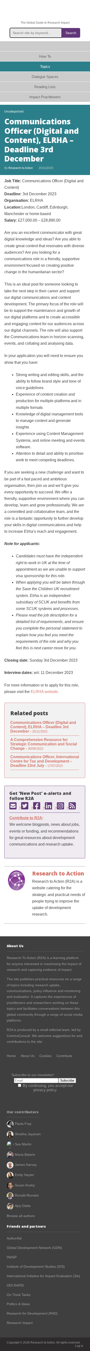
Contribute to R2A (25, 818)
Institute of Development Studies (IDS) (36, 1266)
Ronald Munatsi (27, 1195)
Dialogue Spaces (45, 77)
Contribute (64, 1056)
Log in (79, 1346)
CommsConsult (18, 1036)
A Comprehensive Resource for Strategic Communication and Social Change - (43, 744)
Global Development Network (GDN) (34, 1248)
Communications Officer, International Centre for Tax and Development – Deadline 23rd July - (44, 761)
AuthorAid (14, 1238)
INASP (12, 1257)
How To (45, 56)
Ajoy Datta (22, 1206)
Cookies (45, 1056)
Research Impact (20, 1323)
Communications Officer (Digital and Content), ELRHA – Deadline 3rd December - (43, 727)
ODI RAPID (15, 1285)
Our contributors (23, 1112)
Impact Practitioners (45, 97)
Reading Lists (45, 87)
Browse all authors (21, 1216)
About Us (28, 1056)
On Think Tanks (18, 1295)
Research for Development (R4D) (32, 1313)
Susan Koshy (25, 1185)
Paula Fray (23, 1124)
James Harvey (26, 1165)
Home (45, 46)
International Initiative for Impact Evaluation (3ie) (43, 1276)
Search (71, 33)
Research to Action (45, 10)
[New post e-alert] (13, 806)
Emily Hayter (24, 1175)
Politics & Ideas (18, 1304)
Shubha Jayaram (28, 1134)
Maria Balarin (25, 1154)
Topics (45, 66)
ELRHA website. (45, 692)
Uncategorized (14, 111)
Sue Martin (23, 1144)
